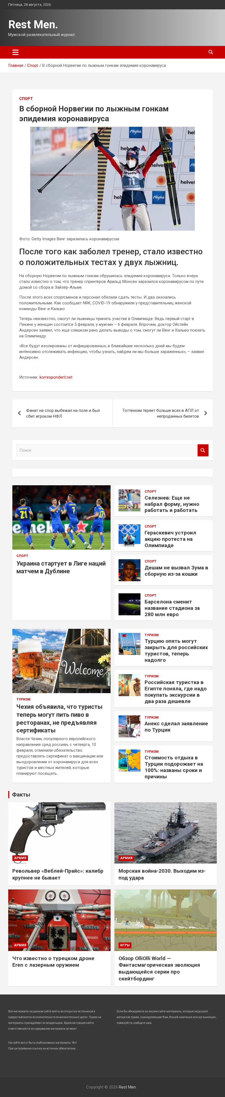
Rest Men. (33, 24)
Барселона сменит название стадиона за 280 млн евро (172, 608)
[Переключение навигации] (15, 52)
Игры (125, 945)
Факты (21, 794)
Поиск (203, 450)
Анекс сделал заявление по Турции (176, 726)
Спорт (26, 99)
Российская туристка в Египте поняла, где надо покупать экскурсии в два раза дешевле (176, 691)
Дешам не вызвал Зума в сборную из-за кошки (176, 570)
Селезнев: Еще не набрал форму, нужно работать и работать (172, 504)
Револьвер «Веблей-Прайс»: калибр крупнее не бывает (57, 874)
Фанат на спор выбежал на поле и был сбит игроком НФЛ (63, 413)
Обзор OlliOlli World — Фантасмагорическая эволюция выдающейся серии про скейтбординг (159, 968)
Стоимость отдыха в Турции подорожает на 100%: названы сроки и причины (174, 766)
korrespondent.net (56, 377)
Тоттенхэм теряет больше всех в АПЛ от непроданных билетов (160, 413)
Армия (20, 858)
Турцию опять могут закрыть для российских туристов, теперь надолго (176, 650)
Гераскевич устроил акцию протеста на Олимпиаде (170, 539)
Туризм (23, 699)
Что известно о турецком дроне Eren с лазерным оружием (53, 961)
